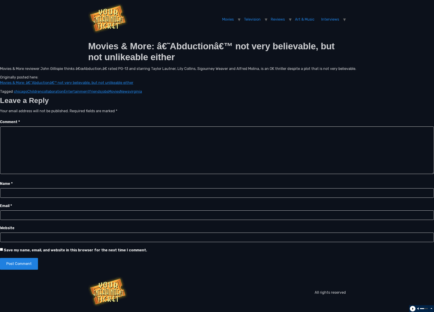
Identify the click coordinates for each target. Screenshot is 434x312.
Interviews (330, 19)
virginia (135, 91)
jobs (104, 91)
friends (95, 91)
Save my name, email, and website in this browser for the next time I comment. (75, 250)
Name (6, 183)
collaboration (53, 91)
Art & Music (304, 19)
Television (252, 19)
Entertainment (76, 91)
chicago (20, 91)
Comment (10, 122)
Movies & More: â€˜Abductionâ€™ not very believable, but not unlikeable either (66, 83)
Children (34, 91)
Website (7, 228)
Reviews (278, 19)
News (124, 91)
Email (6, 206)
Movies (228, 19)
